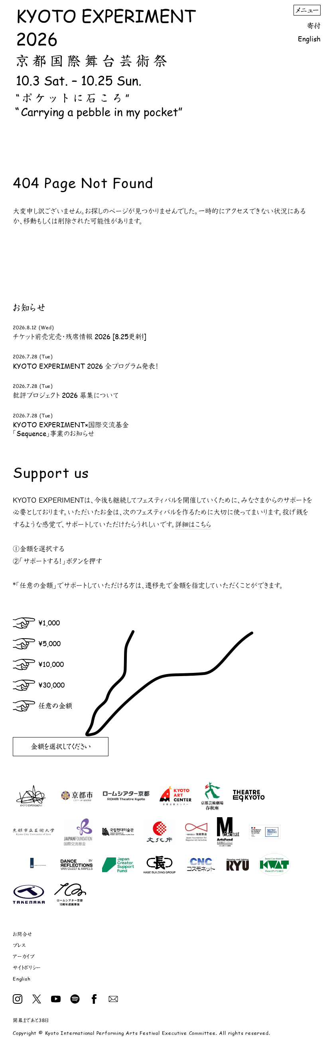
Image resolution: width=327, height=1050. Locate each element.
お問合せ (22, 934)
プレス (19, 945)
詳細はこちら (193, 524)
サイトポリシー (27, 967)
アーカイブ (24, 956)
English (309, 38)
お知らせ (29, 307)
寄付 (314, 25)
